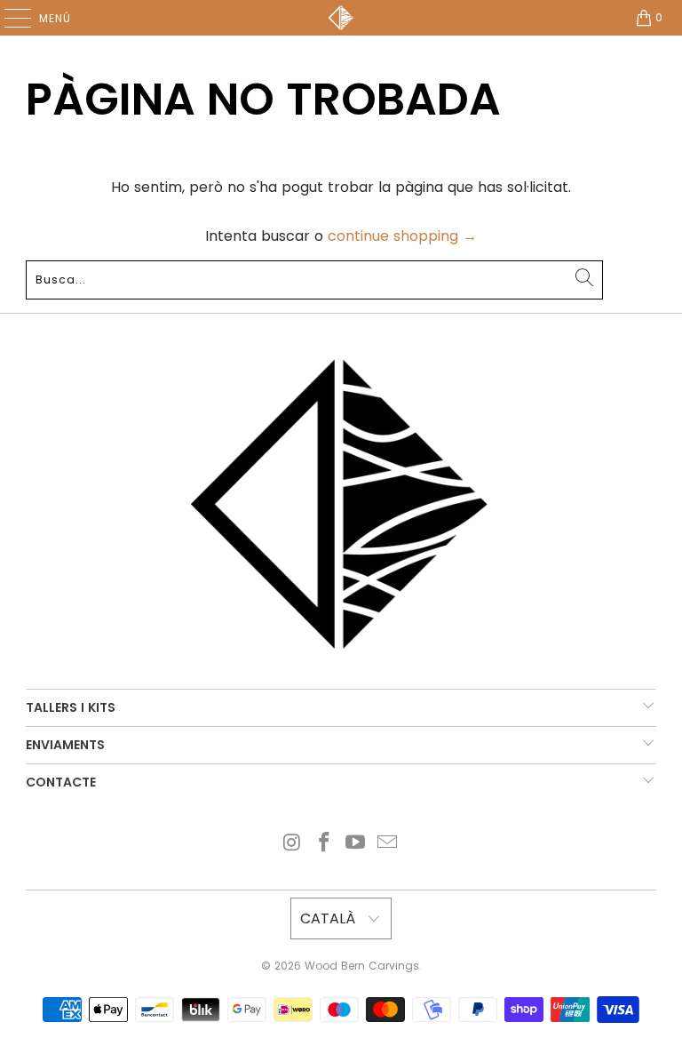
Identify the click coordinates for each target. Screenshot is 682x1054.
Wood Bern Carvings (362, 965)
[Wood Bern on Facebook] (324, 843)
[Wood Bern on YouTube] (356, 843)
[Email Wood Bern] (388, 843)
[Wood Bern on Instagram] (293, 843)
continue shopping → (402, 236)
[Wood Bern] (341, 18)
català (330, 918)
